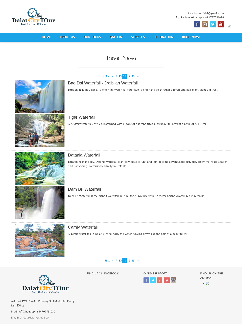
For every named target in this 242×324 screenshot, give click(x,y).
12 (129, 76)
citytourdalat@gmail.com (208, 13)
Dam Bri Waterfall (84, 189)
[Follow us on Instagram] (205, 24)
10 (120, 76)
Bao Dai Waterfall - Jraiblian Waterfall (103, 83)
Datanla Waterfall (84, 155)
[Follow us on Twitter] (213, 24)
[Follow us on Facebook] (197, 24)
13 (133, 76)
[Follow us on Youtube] (221, 24)
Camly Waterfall (83, 227)
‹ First (106, 76)
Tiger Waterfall (81, 117)
